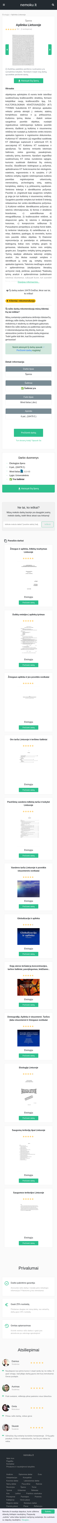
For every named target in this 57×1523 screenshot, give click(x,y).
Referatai (34, 1490)
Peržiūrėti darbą (28, 433)
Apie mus (10, 1458)
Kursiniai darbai (12, 1481)
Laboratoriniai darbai (31, 1481)
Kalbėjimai (10, 1500)
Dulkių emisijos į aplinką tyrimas (28, 614)
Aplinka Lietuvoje (18, 15)
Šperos (28, 374)
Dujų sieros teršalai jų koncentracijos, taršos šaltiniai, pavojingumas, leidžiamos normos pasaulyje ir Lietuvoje (28, 969)
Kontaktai (10, 1464)
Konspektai (27, 1478)
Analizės (9, 1474)
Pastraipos (25, 1497)
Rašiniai (39, 1484)
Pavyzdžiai (26, 1484)
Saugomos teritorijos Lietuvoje (28, 1193)
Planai (25, 1506)
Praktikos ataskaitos (34, 1493)
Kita (7, 1493)
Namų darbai (11, 1484)
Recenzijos (10, 1487)
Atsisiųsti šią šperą (30, 81)
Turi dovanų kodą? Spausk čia (28, 440)
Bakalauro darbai (30, 1503)
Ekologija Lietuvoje (28, 1067)
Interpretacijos (11, 1478)
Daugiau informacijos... (28, 282)
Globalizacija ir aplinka (28, 918)
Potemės (38, 1497)
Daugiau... (26, 1520)
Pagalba (9, 1461)
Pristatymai (10, 1497)
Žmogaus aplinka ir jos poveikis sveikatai (28, 677)
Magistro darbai (12, 1503)
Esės (40, 1474)
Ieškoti (48, 524)
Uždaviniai (22, 1490)
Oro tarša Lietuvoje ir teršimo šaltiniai (28, 739)
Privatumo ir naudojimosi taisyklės (20, 1467)
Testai (34, 1487)
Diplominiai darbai (25, 1474)
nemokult (28, 5)
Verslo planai (25, 1500)
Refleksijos (38, 1506)
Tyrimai (9, 1490)
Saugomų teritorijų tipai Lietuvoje (28, 1130)
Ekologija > (6, 15)
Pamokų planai (12, 1506)
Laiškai (18, 1493)
